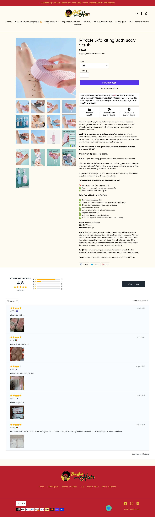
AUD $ (20, 503)
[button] (109, 508)
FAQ (82, 487)
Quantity (83, 70)
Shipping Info (53, 487)
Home (41, 487)
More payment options (109, 88)
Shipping (82, 53)
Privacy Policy (92, 487)
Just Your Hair (134, 509)
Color (82, 61)
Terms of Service (109, 487)
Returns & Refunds (69, 487)
